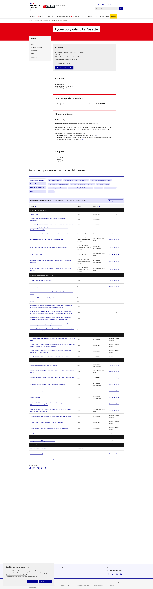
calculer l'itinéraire (64, 68)
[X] (41, 468)
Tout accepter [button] (45, 582)
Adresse (32, 41)
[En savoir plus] (97, 135)
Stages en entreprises (98, 585)
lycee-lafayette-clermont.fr (63, 86)
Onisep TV (101, 5)
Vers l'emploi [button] (91, 16)
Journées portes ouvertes (36, 47)
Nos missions (119, 5)
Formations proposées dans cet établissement (38, 56)
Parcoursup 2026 (65, 585)
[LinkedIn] (38, 468)
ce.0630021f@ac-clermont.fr (64, 88)
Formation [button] (32, 16)
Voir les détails (113, 239)
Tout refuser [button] (32, 582)
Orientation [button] (50, 16)
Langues (32, 53)
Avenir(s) (113, 16)
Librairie (110, 5)
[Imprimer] (30, 468)
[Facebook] (45, 468)
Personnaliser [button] (19, 582)
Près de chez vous (104, 16)
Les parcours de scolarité (83, 585)
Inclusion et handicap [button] (78, 16)
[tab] (37, 180)
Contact (32, 44)
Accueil (30, 20)
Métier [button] (41, 16)
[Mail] (34, 468)
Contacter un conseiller (63, 16)
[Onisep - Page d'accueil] (49, 6)
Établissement (37, 20)
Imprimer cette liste (116, 200)
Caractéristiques (34, 50)
